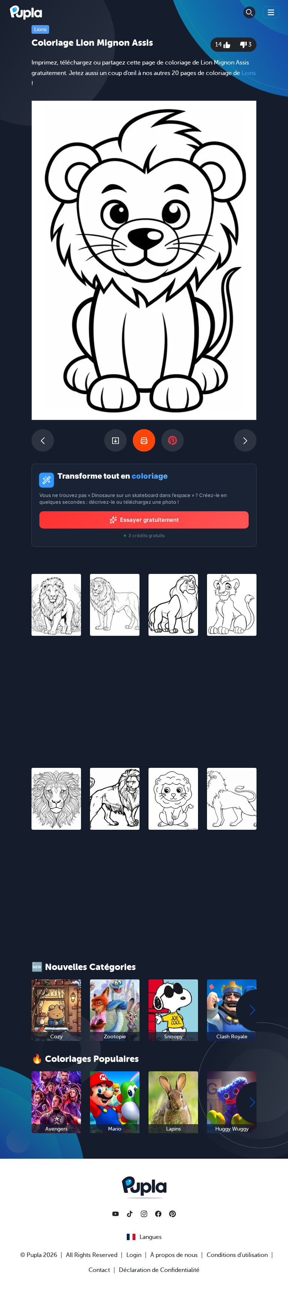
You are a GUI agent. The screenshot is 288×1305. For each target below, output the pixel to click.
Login (133, 1255)
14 (219, 44)
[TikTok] (129, 1213)
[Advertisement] (144, 697)
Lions (40, 29)
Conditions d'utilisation (237, 1255)
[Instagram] (144, 1213)
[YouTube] (115, 1213)
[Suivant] (245, 440)
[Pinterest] (172, 1213)
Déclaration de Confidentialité (159, 1270)
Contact (99, 1270)
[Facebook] (158, 1213)
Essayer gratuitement (149, 519)
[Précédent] (43, 440)
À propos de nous (174, 1255)
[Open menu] (271, 12)
